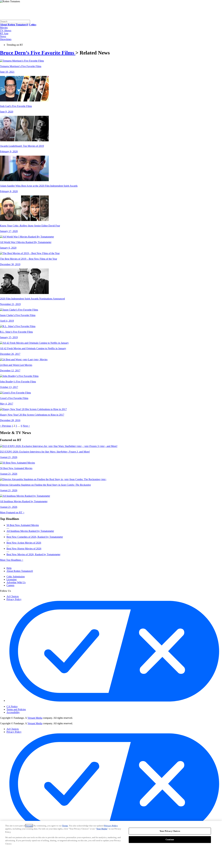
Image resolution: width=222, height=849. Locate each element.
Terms (65, 825)
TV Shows (5, 30)
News (3, 36)
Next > (26, 425)
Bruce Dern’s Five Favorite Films (37, 53)
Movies (4, 27)
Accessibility (13, 712)
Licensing (12, 579)
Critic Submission (16, 576)
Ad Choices (13, 596)
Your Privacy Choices (20, 704)
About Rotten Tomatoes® (20, 571)
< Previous (5, 425)
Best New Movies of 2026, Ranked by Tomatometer (33, 554)
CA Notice (12, 706)
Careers (10, 585)
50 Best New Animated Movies (23, 525)
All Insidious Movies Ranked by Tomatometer (30, 531)
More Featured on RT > (12, 512)
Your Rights (101, 829)
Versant (29, 825)
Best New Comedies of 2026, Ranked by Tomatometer (35, 536)
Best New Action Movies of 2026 (24, 542)
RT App (4, 33)
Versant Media (34, 717)
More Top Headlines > (11, 560)
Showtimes (5, 39)
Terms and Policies (16, 709)
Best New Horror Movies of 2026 (24, 548)
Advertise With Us (16, 582)
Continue (170, 839)
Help (9, 568)
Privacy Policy (14, 599)
